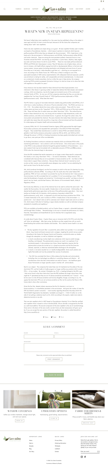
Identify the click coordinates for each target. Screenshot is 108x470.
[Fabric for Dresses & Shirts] (88, 399)
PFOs (54, 28)
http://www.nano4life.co (31, 312)
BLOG (69, 19)
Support (35, 9)
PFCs (50, 28)
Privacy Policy (58, 440)
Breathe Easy (88, 423)
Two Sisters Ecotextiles (56, 460)
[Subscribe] (98, 451)
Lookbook (57, 449)
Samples (27, 9)
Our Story (79, 9)
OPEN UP (19, 420)
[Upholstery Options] (54, 399)
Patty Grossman (56, 34)
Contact (57, 451)
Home (30, 440)
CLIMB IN (54, 418)
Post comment (54, 359)
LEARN (61, 19)
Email (56, 333)
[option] (54, 18)
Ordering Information (60, 443)
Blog (71, 9)
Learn (88, 9)
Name (26, 333)
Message (27, 341)
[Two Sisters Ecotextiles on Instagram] (82, 457)
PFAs (47, 28)
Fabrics (18, 9)
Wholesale (57, 446)
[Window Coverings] (19, 399)
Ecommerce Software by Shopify (54, 463)
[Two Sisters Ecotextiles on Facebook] (85, 457)
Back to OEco (55, 375)
